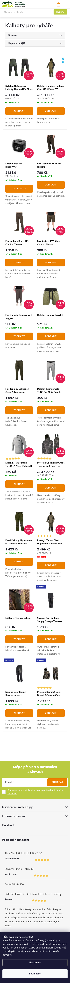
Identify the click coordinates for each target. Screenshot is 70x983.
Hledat (60, 11)
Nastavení (35, 962)
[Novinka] (51, 599)
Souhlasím (35, 973)
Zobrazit (19, 111)
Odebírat (57, 782)
